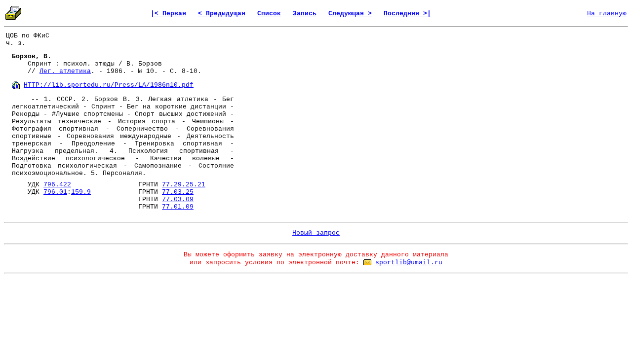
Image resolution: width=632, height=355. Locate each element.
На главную (607, 13)
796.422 (57, 184)
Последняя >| (407, 13)
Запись (304, 13)
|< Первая (168, 13)
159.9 (81, 192)
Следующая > (350, 13)
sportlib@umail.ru (408, 262)
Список (269, 13)
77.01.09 (178, 207)
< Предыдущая (221, 13)
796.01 (55, 192)
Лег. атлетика (65, 71)
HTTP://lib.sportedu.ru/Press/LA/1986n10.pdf (109, 85)
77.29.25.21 (183, 184)
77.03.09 (178, 199)
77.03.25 (178, 192)
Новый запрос (316, 233)
